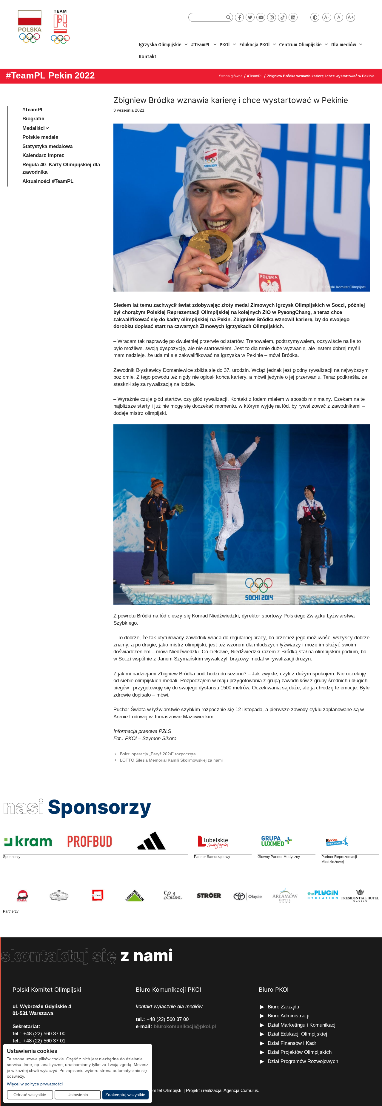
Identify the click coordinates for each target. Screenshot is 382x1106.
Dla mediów (343, 44)
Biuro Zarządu (283, 1007)
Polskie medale (40, 137)
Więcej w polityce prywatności (35, 1083)
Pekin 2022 (71, 75)
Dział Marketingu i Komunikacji (302, 1025)
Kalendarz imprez (43, 155)
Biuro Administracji (288, 1016)
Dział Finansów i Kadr (293, 1043)
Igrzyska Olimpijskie (160, 44)
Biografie (33, 118)
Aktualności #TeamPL (47, 181)
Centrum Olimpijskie (300, 44)
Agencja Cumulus (241, 1090)
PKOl (225, 44)
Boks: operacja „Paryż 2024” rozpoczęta (158, 753)
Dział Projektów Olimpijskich (300, 1052)
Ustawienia (77, 1094)
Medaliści (33, 128)
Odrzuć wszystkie (29, 1094)
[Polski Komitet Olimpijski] (43, 26)
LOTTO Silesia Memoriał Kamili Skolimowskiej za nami (171, 760)
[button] (185, 45)
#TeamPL (200, 44)
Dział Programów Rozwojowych (303, 1061)
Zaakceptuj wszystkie (125, 1094)
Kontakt (147, 56)
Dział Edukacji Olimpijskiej (297, 1034)
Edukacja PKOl (254, 44)
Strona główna (231, 76)
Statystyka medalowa (47, 146)
